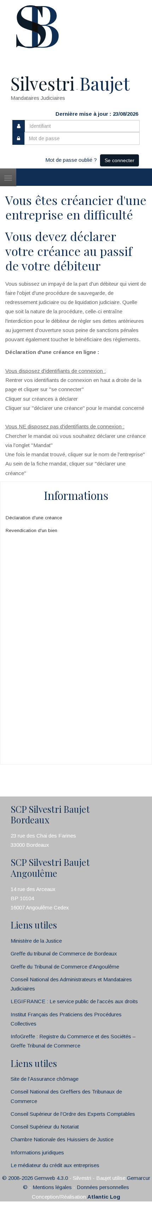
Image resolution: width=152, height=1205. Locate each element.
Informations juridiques (37, 1152)
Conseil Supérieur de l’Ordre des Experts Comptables (73, 1114)
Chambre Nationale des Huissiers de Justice (62, 1139)
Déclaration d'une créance (34, 517)
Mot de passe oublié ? (71, 160)
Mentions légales (52, 1187)
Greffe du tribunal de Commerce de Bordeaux (64, 953)
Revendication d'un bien (31, 530)
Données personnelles (103, 1187)
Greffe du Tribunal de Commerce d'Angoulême (65, 967)
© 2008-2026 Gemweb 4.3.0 (35, 1178)
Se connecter (119, 160)
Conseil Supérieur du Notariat (45, 1127)
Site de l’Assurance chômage (44, 1079)
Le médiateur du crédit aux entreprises (55, 1165)
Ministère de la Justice (36, 941)
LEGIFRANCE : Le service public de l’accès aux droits (74, 1001)
